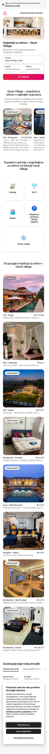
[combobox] (23, 60)
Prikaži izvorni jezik (12, 6)
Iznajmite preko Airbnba (31, 13)
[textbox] (13, 69)
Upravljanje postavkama (24, 738)
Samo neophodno (23, 731)
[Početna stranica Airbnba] (5, 13)
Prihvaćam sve (24, 725)
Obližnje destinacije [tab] (11, 669)
